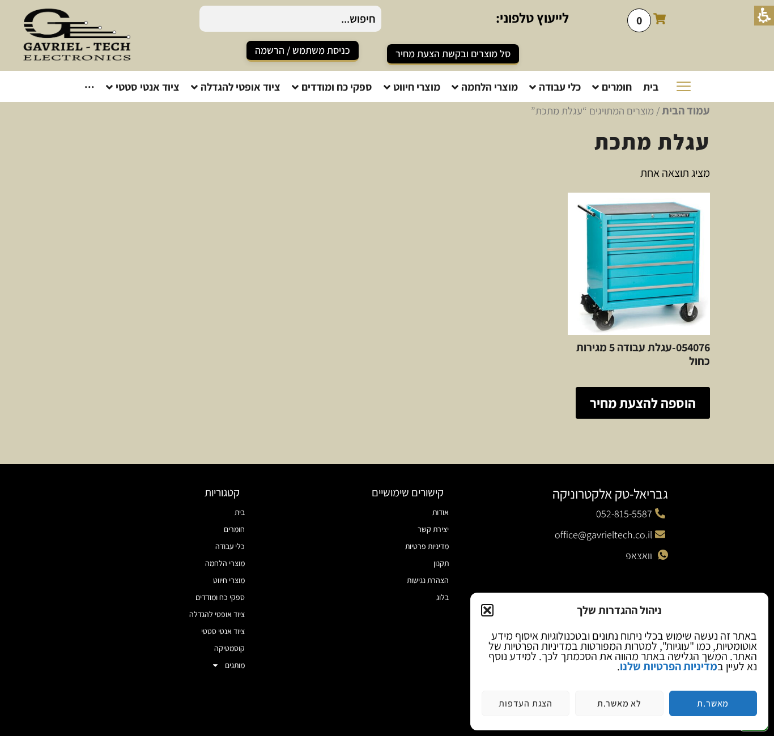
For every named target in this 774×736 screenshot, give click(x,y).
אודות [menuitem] (440, 512)
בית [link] (240, 512)
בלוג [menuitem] (442, 597)
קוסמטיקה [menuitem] (229, 648)
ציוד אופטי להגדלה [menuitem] (217, 614)
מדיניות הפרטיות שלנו (668, 666)
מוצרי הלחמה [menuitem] (225, 563)
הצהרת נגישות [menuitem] (428, 580)
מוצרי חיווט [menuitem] (229, 580)
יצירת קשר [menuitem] (433, 529)
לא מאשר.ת (619, 703)
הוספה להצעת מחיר (643, 403)
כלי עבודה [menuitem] (230, 546)
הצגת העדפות (525, 703)
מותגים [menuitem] (235, 665)
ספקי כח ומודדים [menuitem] (220, 597)
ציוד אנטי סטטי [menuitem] (223, 631)
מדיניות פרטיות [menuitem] (427, 546)
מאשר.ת (713, 703)
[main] (387, 277)
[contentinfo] (387, 600)
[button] (487, 610)
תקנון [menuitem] (441, 563)
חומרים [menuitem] (234, 529)
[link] (302, 51)
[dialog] (619, 661)
